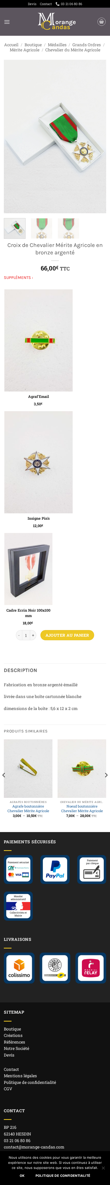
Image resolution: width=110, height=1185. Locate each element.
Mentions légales (20, 1075)
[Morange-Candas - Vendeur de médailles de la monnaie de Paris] (57, 22)
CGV (8, 1088)
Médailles (57, 44)
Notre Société (16, 1048)
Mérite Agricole (24, 49)
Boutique (33, 44)
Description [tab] (20, 670)
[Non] (103, 1169)
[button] (7, 22)
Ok (22, 1176)
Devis (32, 4)
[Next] (97, 136)
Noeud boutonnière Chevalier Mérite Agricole (82, 808)
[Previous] (12, 136)
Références (14, 1042)
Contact (46, 4)
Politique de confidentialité (30, 1082)
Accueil (11, 44)
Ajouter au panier (67, 635)
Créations (13, 1035)
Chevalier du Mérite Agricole (72, 49)
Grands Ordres (86, 44)
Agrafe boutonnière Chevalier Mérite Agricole (28, 808)
